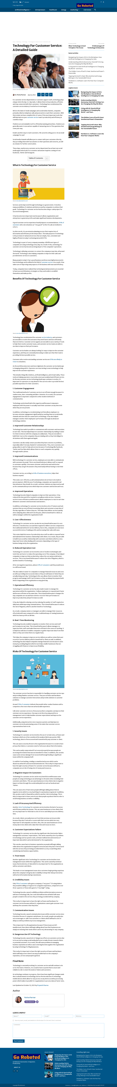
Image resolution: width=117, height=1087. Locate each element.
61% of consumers (44, 565)
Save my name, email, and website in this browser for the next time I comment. (38, 1020)
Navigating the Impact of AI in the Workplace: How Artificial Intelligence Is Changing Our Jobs (92, 94)
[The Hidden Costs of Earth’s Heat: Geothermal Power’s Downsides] (74, 118)
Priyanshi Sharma (42, 985)
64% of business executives (42, 473)
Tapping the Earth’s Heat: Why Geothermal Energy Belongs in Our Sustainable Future (91, 126)
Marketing (19, 41)
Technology (24, 41)
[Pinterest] (47, 94)
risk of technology (24, 807)
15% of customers (22, 883)
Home (14, 41)
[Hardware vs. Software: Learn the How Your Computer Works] (74, 135)
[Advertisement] (58, 25)
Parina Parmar (21, 95)
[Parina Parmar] (14, 95)
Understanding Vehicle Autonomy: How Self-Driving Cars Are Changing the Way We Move (92, 102)
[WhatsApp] (51, 94)
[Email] (37, 1001)
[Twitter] (43, 94)
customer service (32, 117)
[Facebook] (101, 2)
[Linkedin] (103, 2)
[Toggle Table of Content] (46, 158)
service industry (47, 337)
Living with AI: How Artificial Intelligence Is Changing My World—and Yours (90, 110)
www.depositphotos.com (22, 200)
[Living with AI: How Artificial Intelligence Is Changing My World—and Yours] (74, 110)
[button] (95, 10)
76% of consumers (24, 704)
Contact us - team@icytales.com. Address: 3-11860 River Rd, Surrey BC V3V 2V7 (84, 1085)
